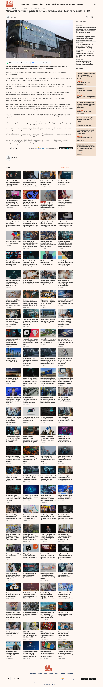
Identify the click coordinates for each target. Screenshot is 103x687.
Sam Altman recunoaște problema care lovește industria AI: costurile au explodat (13, 400)
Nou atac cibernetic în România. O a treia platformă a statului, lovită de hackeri (13, 283)
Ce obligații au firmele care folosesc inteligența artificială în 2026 (13, 224)
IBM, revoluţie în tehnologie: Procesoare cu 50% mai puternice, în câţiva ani (65, 341)
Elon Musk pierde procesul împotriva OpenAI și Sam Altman (64, 399)
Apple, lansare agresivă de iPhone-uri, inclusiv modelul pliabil (47, 321)
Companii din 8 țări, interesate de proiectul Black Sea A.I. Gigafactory (30, 361)
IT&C (13, 8)
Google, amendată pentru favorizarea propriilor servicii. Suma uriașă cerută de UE (48, 243)
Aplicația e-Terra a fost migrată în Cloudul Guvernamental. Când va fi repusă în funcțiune (48, 224)
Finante (34, 4)
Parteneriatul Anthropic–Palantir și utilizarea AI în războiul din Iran (47, 556)
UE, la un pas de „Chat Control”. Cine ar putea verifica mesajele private (47, 302)
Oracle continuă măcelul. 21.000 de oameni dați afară (11, 360)
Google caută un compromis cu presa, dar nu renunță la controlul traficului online (47, 654)
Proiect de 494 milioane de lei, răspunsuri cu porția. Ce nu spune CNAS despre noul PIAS (47, 204)
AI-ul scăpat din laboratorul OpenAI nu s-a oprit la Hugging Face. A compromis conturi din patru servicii (65, 224)
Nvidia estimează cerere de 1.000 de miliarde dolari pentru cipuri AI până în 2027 (48, 536)
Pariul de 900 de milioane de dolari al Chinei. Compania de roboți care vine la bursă (30, 203)
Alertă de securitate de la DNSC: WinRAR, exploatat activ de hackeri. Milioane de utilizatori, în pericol (30, 654)
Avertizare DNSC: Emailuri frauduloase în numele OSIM (65, 614)
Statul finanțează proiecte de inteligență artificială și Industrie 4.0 (65, 418)
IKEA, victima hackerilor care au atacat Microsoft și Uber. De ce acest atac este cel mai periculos (48, 380)
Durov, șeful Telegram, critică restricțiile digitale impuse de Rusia (13, 516)
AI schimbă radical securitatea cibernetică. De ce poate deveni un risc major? (13, 497)
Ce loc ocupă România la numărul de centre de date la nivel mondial (65, 575)
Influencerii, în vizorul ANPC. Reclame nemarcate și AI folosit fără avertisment (13, 322)
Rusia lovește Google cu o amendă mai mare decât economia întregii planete (47, 576)
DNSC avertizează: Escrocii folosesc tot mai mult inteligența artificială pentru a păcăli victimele (65, 283)
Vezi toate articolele (66, 167)
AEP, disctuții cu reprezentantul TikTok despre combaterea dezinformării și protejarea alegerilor (65, 536)
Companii (60, 4)
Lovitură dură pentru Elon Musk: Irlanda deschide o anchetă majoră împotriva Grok (47, 595)
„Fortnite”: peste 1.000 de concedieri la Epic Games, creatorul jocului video (48, 517)
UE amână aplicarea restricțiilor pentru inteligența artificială (46, 418)
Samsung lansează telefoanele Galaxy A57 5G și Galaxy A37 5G (30, 516)
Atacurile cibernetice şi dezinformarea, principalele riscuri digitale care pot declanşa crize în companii (13, 341)
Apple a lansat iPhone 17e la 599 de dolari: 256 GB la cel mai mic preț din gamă (65, 556)
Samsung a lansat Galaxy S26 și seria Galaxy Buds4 (13, 555)
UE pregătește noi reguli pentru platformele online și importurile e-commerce (30, 556)
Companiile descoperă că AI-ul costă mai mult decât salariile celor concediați (13, 439)
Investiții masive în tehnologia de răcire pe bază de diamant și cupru (30, 458)
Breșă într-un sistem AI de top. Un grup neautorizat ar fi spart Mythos (65, 458)
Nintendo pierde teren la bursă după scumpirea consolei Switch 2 (31, 418)
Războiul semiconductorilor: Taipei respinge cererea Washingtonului (30, 634)
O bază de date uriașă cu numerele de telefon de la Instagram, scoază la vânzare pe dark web (30, 380)
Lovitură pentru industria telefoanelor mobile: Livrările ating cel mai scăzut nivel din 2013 (30, 302)
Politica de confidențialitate (31, 682)
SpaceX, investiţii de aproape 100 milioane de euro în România (13, 379)
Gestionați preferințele (53, 682)
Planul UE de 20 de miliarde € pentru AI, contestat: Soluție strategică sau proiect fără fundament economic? (64, 439)
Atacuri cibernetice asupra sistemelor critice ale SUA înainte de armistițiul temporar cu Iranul (47, 497)
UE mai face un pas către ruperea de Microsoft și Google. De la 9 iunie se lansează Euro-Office (65, 380)
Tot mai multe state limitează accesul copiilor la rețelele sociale (64, 634)
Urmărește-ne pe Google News (42, 62)
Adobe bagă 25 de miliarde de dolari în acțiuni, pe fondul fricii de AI (47, 458)
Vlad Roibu (14, 16)
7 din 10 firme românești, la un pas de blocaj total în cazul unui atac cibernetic (30, 322)
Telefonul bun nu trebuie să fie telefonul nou (13, 242)
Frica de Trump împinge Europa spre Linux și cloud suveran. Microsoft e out (13, 419)
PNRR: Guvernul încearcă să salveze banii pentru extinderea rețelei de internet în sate (30, 536)
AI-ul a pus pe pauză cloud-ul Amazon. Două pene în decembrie (13, 594)
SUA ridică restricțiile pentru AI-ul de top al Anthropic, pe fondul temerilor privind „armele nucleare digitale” (64, 322)
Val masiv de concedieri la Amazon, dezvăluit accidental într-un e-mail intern (65, 654)
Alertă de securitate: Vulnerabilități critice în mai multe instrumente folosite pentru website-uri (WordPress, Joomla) (65, 243)
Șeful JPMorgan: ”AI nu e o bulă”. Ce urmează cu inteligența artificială (65, 496)
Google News (43, 148)
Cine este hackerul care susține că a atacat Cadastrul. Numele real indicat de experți (30, 263)
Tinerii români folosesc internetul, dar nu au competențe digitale (47, 282)
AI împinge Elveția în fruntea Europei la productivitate (29, 575)
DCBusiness (8, 8)
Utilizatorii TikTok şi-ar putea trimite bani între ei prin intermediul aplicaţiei (13, 183)
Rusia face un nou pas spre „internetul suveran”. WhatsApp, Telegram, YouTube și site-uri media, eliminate (47, 615)
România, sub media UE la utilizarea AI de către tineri (30, 614)
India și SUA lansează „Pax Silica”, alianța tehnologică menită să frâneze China (30, 595)
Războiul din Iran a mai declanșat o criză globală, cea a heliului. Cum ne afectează (13, 536)
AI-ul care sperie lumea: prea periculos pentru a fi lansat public (30, 496)
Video (41, 4)
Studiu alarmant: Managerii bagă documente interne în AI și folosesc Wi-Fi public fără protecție (30, 439)
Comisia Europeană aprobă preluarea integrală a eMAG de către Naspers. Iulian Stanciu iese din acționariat (12, 203)
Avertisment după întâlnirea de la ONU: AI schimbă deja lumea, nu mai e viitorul (65, 478)
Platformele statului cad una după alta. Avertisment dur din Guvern (47, 263)
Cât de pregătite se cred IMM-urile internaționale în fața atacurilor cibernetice (13, 263)
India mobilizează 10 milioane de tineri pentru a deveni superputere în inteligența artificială (46, 183)
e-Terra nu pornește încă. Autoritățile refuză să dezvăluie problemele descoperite (65, 203)
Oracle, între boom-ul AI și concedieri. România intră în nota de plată (48, 340)
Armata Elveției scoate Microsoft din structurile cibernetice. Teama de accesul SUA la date (65, 263)
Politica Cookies (43, 682)
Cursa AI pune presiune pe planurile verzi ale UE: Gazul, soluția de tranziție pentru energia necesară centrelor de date (48, 361)
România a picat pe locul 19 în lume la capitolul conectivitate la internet (65, 301)
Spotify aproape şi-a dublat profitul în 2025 (13, 632)
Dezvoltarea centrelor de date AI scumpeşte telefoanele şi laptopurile (65, 361)
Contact (62, 682)
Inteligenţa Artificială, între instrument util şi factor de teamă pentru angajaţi (13, 458)
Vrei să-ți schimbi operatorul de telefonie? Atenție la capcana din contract (13, 576)
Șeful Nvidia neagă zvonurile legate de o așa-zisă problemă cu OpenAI (12, 654)
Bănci (54, 4)
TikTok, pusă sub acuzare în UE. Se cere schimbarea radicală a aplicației (47, 634)
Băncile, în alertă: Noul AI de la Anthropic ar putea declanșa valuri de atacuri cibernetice (48, 478)
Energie (47, 4)
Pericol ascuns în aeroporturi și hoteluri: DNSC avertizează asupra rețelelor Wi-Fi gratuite (30, 243)
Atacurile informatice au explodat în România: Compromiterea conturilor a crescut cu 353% (30, 183)
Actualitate (25, 4)
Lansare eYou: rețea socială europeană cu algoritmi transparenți (47, 438)
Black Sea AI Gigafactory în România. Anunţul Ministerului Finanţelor (31, 477)
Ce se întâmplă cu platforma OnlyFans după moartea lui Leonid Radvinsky (65, 517)
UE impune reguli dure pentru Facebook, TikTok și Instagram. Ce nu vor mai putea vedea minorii (13, 302)
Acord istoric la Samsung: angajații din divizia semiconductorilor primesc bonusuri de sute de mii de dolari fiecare (30, 400)
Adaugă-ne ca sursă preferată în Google (19, 62)
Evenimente (70, 4)
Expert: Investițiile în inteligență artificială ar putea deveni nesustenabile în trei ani (47, 400)
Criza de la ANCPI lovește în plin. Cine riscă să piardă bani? (31, 282)
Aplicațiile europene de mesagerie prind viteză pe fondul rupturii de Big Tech (30, 341)
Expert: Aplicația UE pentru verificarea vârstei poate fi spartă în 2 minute (13, 478)
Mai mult (80, 4)
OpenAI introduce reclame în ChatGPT (64, 181)
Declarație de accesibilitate (71, 682)
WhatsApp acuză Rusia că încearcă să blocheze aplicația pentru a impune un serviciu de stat (13, 615)
